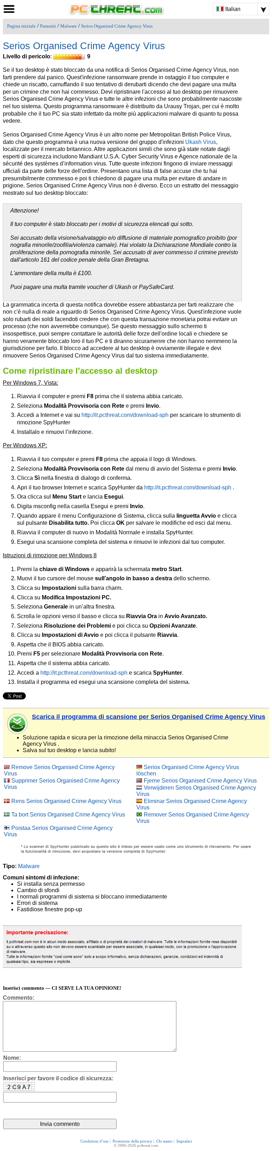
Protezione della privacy (132, 1141)
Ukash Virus (200, 142)
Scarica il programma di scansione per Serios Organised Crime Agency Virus (148, 716)
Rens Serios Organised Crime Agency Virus (66, 801)
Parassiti (48, 26)
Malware (68, 26)
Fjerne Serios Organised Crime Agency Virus (200, 781)
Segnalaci (184, 1141)
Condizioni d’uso (94, 1141)
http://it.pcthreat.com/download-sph (125, 415)
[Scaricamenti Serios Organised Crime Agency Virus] (17, 723)
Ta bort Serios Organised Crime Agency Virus (68, 815)
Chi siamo (164, 1141)
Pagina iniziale (21, 26)
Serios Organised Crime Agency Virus (117, 26)
